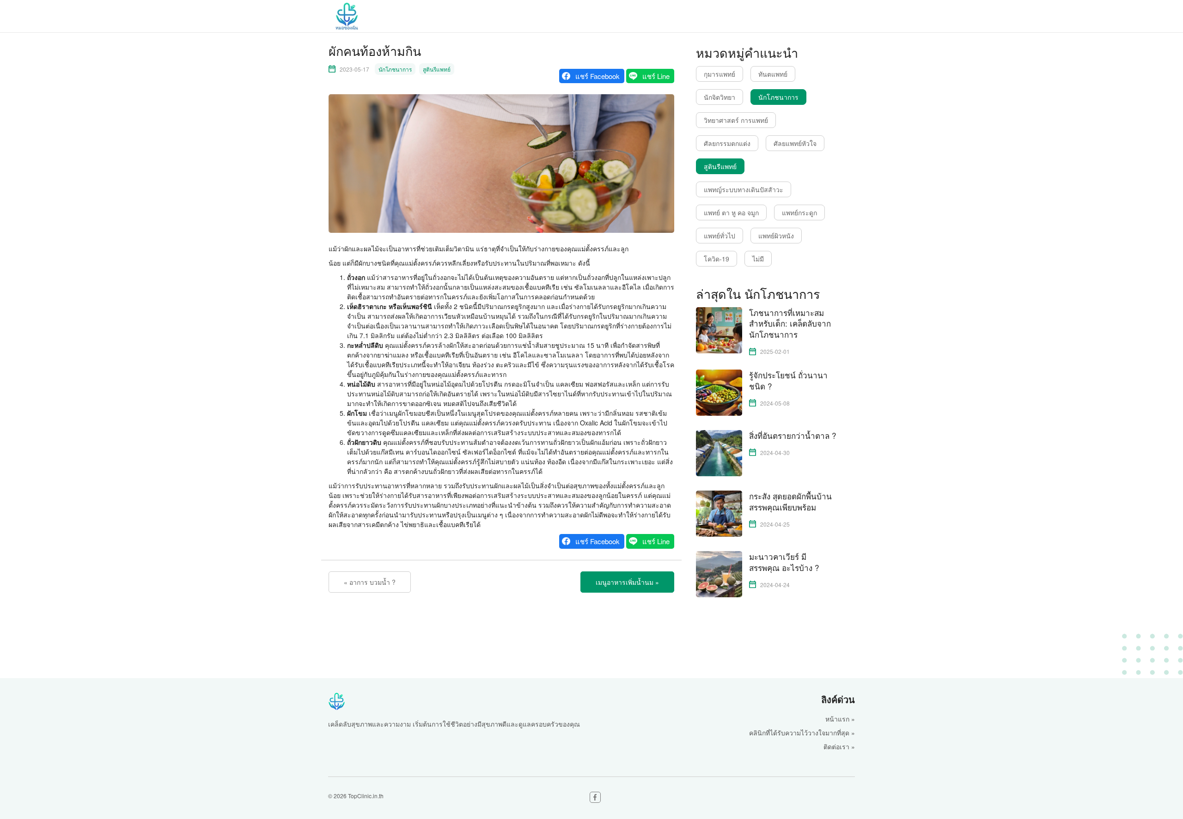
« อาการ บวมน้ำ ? (370, 582)
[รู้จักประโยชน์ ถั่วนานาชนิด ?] (719, 391)
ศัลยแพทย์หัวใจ (795, 143)
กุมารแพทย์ (719, 74)
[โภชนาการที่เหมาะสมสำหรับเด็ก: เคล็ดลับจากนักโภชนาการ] (719, 329)
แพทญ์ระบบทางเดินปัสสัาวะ (743, 189)
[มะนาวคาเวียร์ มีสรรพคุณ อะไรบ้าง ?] (719, 573)
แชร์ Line (656, 76)
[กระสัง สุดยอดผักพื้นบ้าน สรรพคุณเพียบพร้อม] (719, 512)
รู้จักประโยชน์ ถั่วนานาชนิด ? (788, 381)
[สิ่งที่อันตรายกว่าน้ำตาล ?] (719, 452)
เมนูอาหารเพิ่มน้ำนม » (627, 582)
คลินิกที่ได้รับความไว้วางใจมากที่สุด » (802, 732)
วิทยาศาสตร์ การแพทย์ (736, 120)
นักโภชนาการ (395, 69)
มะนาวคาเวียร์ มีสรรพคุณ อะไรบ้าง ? (784, 562)
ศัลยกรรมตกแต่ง (727, 143)
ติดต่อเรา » (839, 746)
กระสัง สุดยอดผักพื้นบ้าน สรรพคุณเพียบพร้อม (790, 502)
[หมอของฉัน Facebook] (595, 797)
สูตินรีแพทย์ (437, 69)
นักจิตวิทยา (719, 97)
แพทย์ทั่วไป (719, 235)
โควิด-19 (716, 258)
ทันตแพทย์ (772, 74)
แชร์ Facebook (597, 76)
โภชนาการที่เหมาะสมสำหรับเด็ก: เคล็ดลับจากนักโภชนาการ (790, 323)
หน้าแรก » (840, 718)
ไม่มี (758, 258)
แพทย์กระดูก (799, 212)
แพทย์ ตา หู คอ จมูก (731, 212)
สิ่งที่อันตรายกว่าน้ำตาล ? (792, 435)
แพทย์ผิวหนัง (776, 235)
